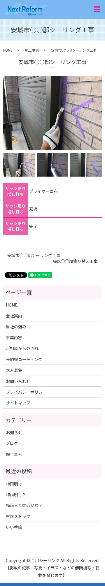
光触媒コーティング (24, 359)
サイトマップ (18, 403)
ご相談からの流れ (22, 348)
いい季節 (14, 527)
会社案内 (14, 315)
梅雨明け (14, 484)
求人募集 (14, 370)
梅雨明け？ (16, 494)
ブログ (12, 443)
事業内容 (14, 337)
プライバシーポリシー (26, 392)
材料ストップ (18, 516)
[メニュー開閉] (97, 9)
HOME (8, 49)
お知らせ (14, 432)
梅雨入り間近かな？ (24, 505)
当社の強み (16, 327)
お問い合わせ (18, 381)
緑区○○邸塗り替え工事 (75, 261)
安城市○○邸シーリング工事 (33, 255)
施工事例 (32, 49)
